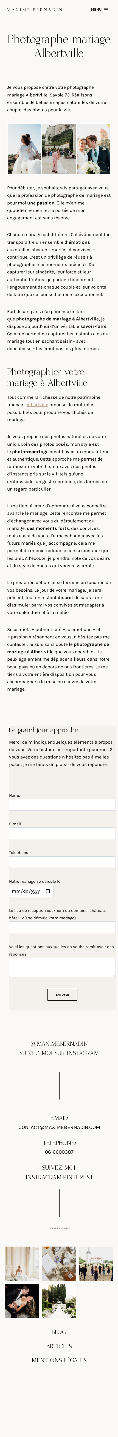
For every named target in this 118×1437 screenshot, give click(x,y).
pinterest (78, 1177)
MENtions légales (59, 1360)
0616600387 (59, 1152)
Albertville (37, 404)
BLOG (59, 1332)
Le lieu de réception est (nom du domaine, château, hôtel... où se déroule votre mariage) (57, 914)
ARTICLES (59, 1346)
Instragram (43, 1177)
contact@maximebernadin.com (59, 1127)
